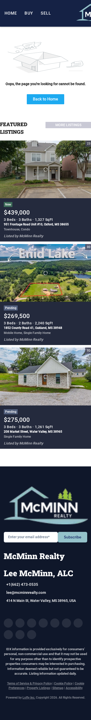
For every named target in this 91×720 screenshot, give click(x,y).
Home (11, 13)
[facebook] (8, 623)
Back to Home (45, 99)
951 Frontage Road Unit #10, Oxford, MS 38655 (36, 224)
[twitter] (31, 623)
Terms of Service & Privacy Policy (29, 683)
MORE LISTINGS (68, 125)
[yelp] (54, 623)
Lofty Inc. (28, 697)
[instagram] (66, 623)
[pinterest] (20, 634)
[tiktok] (8, 634)
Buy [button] (29, 13)
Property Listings (38, 688)
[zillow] (43, 623)
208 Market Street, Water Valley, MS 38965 (33, 431)
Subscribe (72, 537)
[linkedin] (20, 623)
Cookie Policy (63, 683)
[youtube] (78, 623)
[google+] (31, 634)
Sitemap (57, 688)
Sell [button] (46, 13)
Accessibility (74, 688)
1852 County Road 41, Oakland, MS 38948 (33, 328)
